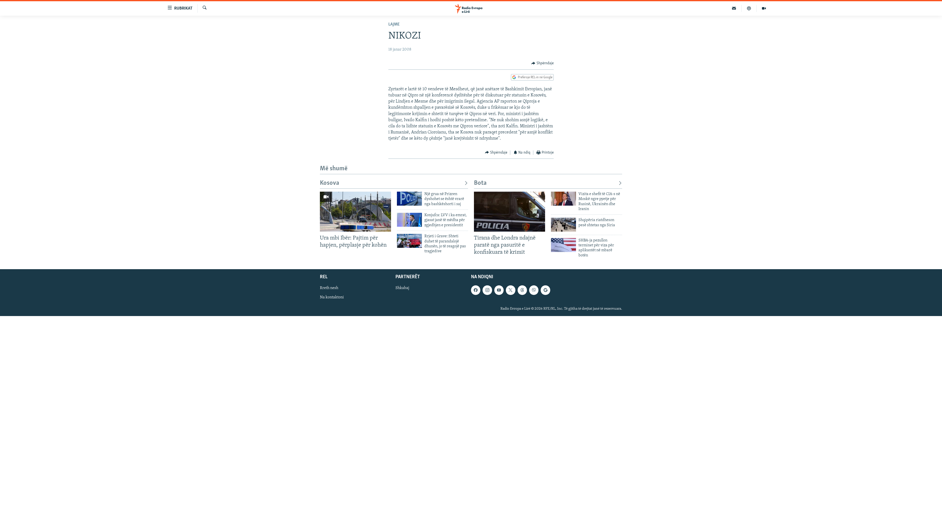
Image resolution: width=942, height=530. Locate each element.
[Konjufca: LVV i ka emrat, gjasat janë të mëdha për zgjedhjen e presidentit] (409, 220)
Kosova (329, 183)
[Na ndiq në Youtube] (499, 290)
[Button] (542, 63)
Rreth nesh (329, 288)
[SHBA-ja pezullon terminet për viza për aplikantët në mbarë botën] (563, 245)
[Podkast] (749, 8)
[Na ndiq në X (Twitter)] (510, 290)
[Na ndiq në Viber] (533, 290)
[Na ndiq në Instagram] (487, 290)
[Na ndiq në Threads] (522, 290)
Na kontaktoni (332, 298)
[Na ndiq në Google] (545, 290)
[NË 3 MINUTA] (734, 8)
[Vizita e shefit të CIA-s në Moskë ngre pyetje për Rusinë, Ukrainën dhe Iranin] (563, 199)
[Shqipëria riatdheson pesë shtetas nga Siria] (563, 225)
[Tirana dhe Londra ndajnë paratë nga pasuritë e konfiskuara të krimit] (509, 212)
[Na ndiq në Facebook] (475, 290)
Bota (480, 183)
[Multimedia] (764, 8)
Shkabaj (402, 288)
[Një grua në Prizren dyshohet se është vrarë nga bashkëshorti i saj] (409, 199)
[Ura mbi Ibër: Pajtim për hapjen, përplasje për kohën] (355, 212)
